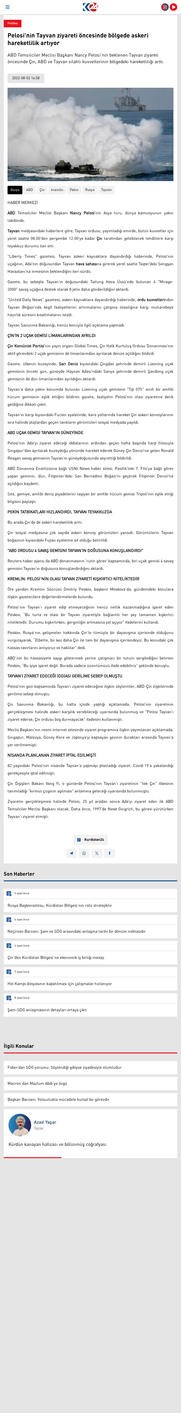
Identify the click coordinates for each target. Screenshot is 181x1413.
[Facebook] (109, 853)
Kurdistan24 (94, 839)
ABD (29, 189)
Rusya (90, 189)
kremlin (57, 189)
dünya (15, 189)
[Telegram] (71, 853)
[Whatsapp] (84, 853)
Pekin (74, 189)
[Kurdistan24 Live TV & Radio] (173, 7)
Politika (13, 23)
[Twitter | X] (96, 853)
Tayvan (106, 189)
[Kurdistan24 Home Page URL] (90, 7)
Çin (42, 189)
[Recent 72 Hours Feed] (165, 7)
